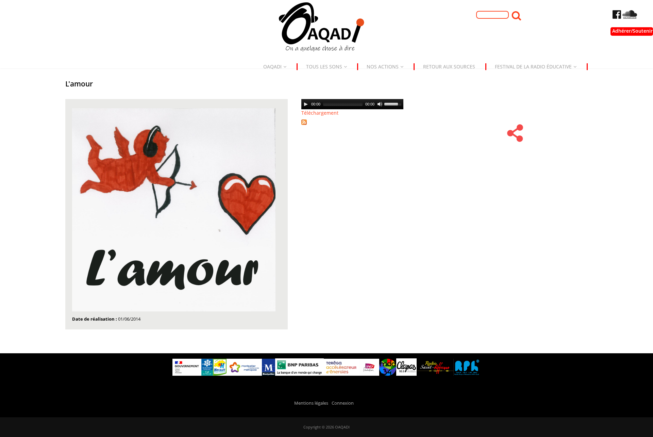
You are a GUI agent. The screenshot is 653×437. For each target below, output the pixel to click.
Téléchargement (319, 113)
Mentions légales (311, 403)
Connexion (343, 403)
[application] (352, 104)
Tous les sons (324, 66)
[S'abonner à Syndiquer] (306, 125)
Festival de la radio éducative (533, 66)
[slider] (393, 103)
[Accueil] (326, 29)
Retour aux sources (449, 66)
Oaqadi (272, 66)
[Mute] (380, 104)
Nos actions (383, 66)
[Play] (305, 104)
